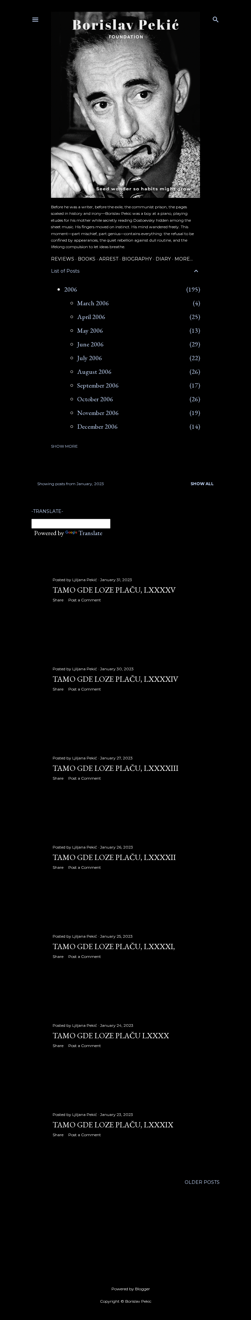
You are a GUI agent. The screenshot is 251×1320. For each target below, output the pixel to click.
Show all (202, 483)
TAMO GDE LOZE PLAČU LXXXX (111, 1035)
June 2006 (90, 344)
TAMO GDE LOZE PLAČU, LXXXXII (114, 857)
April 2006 (91, 316)
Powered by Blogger (130, 1288)
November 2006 (98, 412)
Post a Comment (84, 599)
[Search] (216, 18)
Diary (163, 259)
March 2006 (93, 303)
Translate (90, 533)
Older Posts (202, 1182)
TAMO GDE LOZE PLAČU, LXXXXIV (115, 679)
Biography (137, 259)
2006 (70, 289)
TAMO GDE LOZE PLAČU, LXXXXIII (115, 768)
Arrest (108, 259)
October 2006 (95, 399)
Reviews (62, 259)
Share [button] (58, 599)
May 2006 (90, 330)
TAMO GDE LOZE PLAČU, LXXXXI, (114, 946)
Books (86, 259)
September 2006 (98, 385)
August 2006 (94, 371)
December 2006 (97, 426)
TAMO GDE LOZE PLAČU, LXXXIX (113, 1125)
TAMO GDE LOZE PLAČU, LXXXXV (114, 590)
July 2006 (89, 358)
